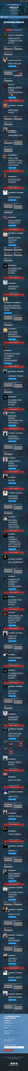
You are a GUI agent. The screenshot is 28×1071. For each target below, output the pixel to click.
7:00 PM (8, 149)
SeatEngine (17, 1065)
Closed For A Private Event (15, 675)
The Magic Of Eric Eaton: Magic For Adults (15, 619)
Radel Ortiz (15, 977)
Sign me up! (8, 1050)
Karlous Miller (13, 692)
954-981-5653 (14, 12)
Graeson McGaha (13, 718)
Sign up (21, 1)
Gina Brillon (15, 135)
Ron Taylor (14, 63)
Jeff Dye (13, 796)
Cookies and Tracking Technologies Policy (16, 1057)
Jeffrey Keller (12, 960)
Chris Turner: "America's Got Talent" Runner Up (14, 542)
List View (9, 30)
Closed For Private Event (14, 402)
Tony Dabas (14, 834)
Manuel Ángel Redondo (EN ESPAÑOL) (15, 419)
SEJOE (11, 480)
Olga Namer (15, 658)
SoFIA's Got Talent (14, 181)
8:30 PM (18, 319)
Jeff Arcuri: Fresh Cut (15, 735)
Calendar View (17, 30)
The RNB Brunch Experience (14, 334)
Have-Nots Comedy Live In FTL (15, 40)
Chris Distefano (14, 939)
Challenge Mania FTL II (14, 221)
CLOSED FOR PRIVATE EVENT (14, 270)
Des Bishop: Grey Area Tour (14, 876)
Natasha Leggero (13, 497)
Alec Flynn (14, 780)
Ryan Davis (14, 197)
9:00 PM (8, 249)
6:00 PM (8, 80)
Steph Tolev (15, 816)
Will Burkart (15, 562)
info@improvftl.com (14, 13)
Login (26, 1)
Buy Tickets (14, 100)
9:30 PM (18, 75)
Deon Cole (14, 914)
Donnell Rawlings (13, 437)
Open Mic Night (13, 111)
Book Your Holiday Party (14, 240)
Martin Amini (15, 997)
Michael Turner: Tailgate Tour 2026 (13, 523)
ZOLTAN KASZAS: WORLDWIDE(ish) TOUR (13, 308)
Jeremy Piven (15, 376)
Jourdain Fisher (13, 287)
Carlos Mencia (12, 637)
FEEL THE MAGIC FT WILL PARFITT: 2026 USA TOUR (15, 161)
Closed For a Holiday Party (15, 894)
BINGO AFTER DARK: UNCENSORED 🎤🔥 (15, 91)
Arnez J (12, 851)
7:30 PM (8, 49)
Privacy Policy (7, 1057)
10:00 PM (8, 74)
